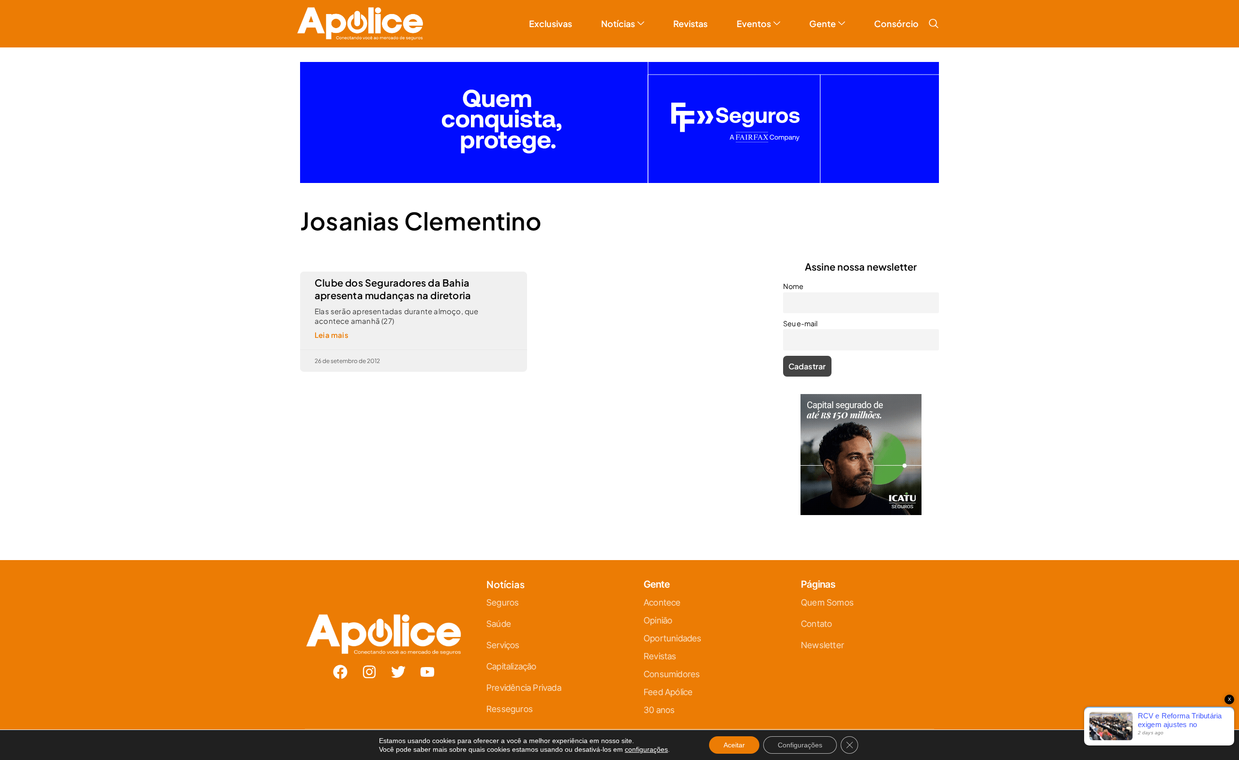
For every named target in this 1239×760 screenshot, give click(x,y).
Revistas (690, 23)
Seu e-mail (800, 323)
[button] (933, 23)
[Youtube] (427, 672)
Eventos (754, 23)
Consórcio (896, 23)
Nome (793, 286)
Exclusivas (550, 23)
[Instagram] (369, 672)
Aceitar (734, 745)
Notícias (618, 23)
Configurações (800, 745)
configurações (646, 749)
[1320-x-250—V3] (619, 180)
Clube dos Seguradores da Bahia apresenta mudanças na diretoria (393, 288)
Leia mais (331, 334)
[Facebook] (340, 672)
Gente (822, 23)
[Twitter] (398, 672)
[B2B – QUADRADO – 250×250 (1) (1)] (861, 512)
